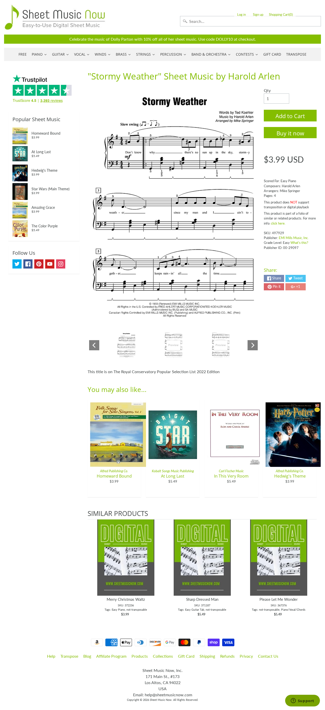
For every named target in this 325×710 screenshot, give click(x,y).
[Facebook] (27, 264)
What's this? (299, 243)
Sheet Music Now (161, 699)
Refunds (227, 656)
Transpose (69, 656)
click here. (278, 223)
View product (125, 562)
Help (51, 656)
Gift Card (186, 656)
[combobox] (250, 21)
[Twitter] (17, 264)
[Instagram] (60, 264)
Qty (267, 90)
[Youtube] (49, 264)
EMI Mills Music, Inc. (293, 238)
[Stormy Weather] (126, 345)
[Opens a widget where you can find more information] (302, 701)
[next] (311, 568)
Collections (163, 656)
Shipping (207, 656)
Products (140, 656)
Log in (241, 14)
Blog (87, 656)
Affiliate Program (111, 656)
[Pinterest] (38, 264)
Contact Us (268, 656)
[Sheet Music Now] (55, 17)
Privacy (246, 656)
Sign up (258, 14)
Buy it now (290, 133)
